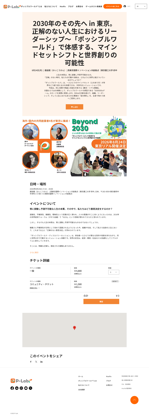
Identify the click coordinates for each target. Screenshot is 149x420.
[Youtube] (26, 388)
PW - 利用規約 (126, 384)
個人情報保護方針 (127, 380)
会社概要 (81, 389)
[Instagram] (21, 388)
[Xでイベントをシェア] (36, 362)
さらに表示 (34, 252)
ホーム (80, 376)
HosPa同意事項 (126, 388)
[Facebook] (12, 388)
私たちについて (83, 385)
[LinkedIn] (16, 388)
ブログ (108, 381)
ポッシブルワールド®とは (87, 381)
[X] (30, 388)
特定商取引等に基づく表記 (130, 376)
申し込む (74, 107)
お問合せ (109, 385)
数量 (109, 268)
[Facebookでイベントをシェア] (31, 362)
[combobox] (113, 272)
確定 (101, 301)
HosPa (108, 376)
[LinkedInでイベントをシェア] (41, 362)
